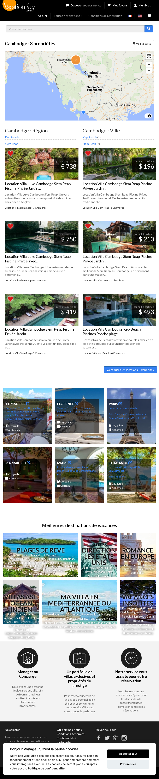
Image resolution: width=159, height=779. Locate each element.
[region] (79, 86)
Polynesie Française (55, 570)
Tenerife (48, 622)
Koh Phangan (127, 467)
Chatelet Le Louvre (135, 414)
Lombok (18, 625)
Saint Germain (117, 414)
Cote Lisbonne (84, 631)
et (34, 618)
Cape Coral (79, 470)
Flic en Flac (18, 411)
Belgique (138, 569)
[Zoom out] (149, 71)
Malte (109, 618)
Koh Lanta (114, 467)
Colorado (103, 576)
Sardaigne (81, 618)
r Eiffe (140, 418)
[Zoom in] (149, 65)
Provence (126, 569)
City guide (13, 425)
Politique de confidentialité (46, 768)
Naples (68, 470)
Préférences (128, 764)
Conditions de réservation (105, 15)
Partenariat (64, 742)
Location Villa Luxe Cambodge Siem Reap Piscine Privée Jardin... (38, 186)
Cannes (126, 565)
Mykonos (59, 618)
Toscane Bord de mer (69, 408)
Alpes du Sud (146, 624)
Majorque (107, 614)
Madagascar (134, 612)
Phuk (29, 618)
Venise (147, 561)
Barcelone (137, 572)
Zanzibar (148, 612)
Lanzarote (60, 622)
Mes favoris (120, 5)
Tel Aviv (126, 616)
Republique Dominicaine (33, 562)
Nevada (92, 576)
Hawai (89, 571)
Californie (87, 567)
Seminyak (26, 622)
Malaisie (28, 625)
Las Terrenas (34, 570)
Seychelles (36, 566)
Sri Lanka (19, 570)
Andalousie (83, 627)
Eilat (140, 620)
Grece (49, 618)
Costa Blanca (68, 627)
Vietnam (32, 633)
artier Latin (126, 418)
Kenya (133, 624)
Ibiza (97, 614)
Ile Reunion (50, 566)
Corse (70, 618)
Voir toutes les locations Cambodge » (130, 370)
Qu (118, 418)
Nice (134, 565)
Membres (145, 5)
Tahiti (71, 570)
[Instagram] (124, 739)
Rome (127, 561)
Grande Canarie (95, 622)
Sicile (91, 618)
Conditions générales (70, 734)
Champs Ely (126, 408)
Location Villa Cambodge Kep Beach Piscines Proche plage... (112, 331)
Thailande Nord (117, 476)
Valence (149, 569)
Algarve (111, 622)
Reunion (8, 618)
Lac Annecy (146, 633)
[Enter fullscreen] (149, 56)
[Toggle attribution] (149, 115)
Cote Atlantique (70, 614)
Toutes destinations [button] (67, 15)
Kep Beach (12, 137)
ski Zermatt (143, 629)
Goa (22, 629)
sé (134, 408)
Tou (134, 418)
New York (100, 567)
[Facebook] (98, 739)
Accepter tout (128, 753)
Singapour (14, 637)
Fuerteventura (76, 622)
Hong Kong (27, 637)
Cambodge (19, 633)
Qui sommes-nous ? (69, 729)
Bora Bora (46, 574)
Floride (26, 558)
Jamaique (12, 562)
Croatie (100, 618)
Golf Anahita (18, 415)
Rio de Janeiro (130, 608)
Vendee (70, 631)
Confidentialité (66, 738)
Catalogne (98, 627)
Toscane (110, 627)
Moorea (34, 574)
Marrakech (138, 616)
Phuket (120, 470)
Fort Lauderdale (66, 467)
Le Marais (114, 408)
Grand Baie (11, 408)
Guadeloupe (53, 558)
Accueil (42, 15)
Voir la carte (143, 43)
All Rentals (14, 430)
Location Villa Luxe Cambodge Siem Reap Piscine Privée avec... (38, 258)
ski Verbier (128, 629)
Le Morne (38, 418)
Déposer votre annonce (86, 5)
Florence (137, 561)
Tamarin (29, 411)
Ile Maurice (21, 566)
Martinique (38, 558)
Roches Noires (24, 418)
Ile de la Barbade (59, 562)
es (137, 408)
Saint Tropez (145, 565)
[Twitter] (107, 739)
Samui (9, 622)
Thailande (35, 555)
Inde (16, 629)
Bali (26, 555)
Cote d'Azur (53, 614)
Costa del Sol (51, 627)
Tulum (124, 624)
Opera (112, 418)
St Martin (48, 555)
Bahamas (68, 558)
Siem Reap (11, 143)
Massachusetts (103, 571)
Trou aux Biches (27, 408)
